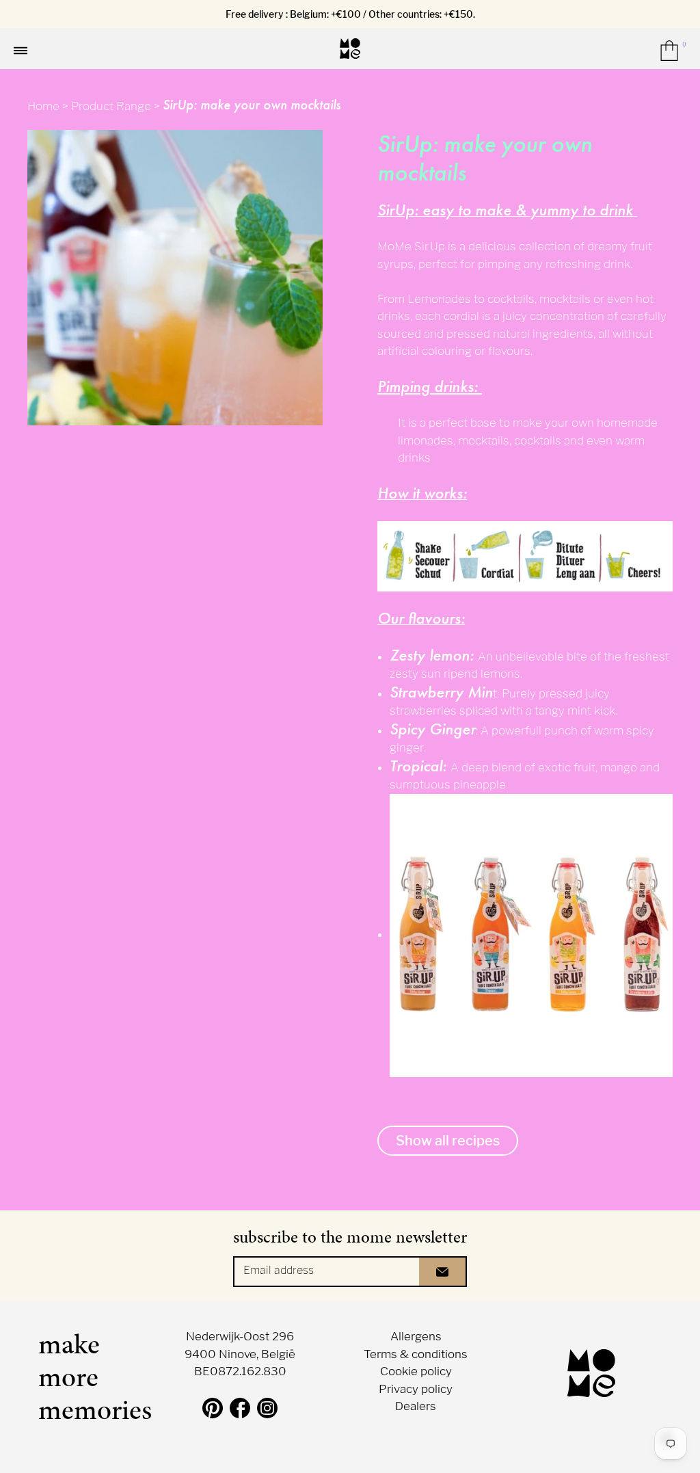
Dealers (415, 1406)
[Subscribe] (443, 1271)
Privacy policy (416, 1389)
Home (43, 106)
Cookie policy (416, 1371)
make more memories (86, 1377)
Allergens (416, 1336)
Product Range (111, 106)
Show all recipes (448, 1140)
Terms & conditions (416, 1354)
